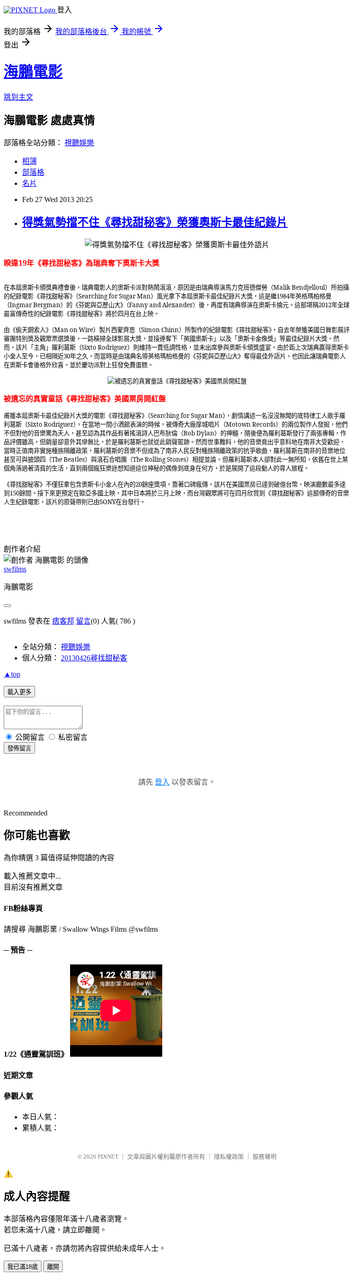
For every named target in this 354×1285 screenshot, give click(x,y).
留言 (83, 621)
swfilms (15, 569)
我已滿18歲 (22, 1266)
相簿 (29, 161)
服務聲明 (265, 1156)
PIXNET (108, 1156)
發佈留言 (19, 748)
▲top (12, 674)
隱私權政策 (229, 1156)
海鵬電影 (33, 71)
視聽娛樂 (79, 143)
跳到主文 (18, 97)
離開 (53, 1266)
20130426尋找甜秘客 (94, 658)
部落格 (33, 172)
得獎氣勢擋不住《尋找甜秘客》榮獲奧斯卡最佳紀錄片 (155, 222)
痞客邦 (63, 621)
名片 (29, 183)
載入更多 (19, 692)
